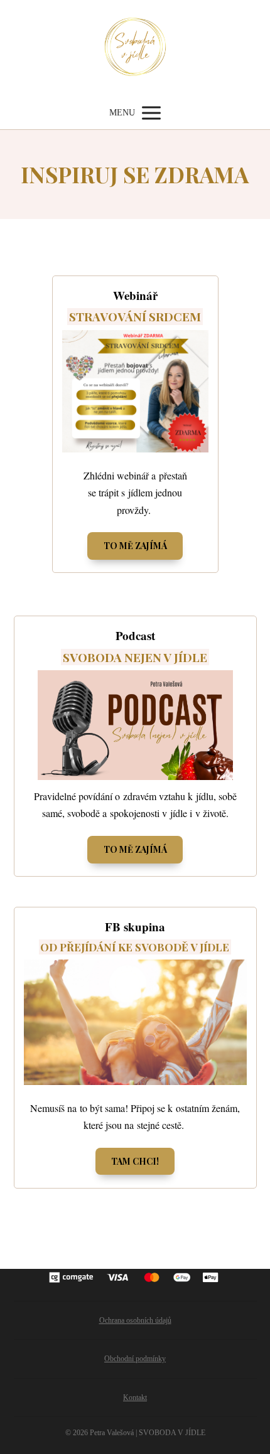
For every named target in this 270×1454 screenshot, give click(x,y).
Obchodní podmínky (135, 1358)
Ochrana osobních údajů (135, 1320)
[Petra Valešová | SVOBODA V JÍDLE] (135, 48)
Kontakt (135, 1397)
